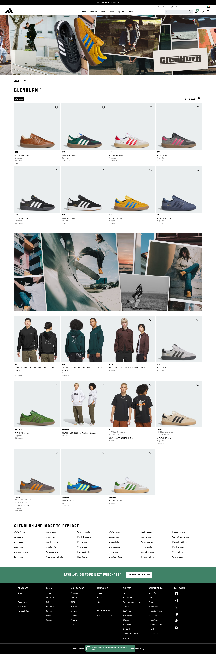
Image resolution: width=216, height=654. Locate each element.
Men (84, 12)
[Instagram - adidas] (186, 601)
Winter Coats (19, 532)
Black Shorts (178, 547)
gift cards (174, 7)
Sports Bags (51, 532)
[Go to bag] (208, 12)
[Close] (88, 648)
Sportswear (114, 537)
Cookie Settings (78, 649)
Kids (103, 12)
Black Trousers (84, 537)
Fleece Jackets (178, 532)
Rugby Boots (146, 532)
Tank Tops (18, 557)
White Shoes (114, 532)
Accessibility (139, 649)
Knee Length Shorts (54, 557)
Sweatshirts (51, 547)
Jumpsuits (18, 537)
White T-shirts (83, 532)
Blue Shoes (82, 542)
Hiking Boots (146, 547)
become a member (186, 7)
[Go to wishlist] (202, 12)
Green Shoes (177, 552)
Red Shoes (113, 552)
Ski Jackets (114, 542)
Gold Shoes (82, 547)
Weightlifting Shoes (180, 537)
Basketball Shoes (180, 542)
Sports (121, 12)
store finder (146, 7)
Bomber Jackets (21, 552)
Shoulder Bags (115, 557)
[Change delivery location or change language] (208, 7)
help (153, 7)
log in (203, 7)
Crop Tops (18, 547)
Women (93, 12)
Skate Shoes (146, 537)
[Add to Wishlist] (56, 107)
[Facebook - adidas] (186, 594)
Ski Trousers (114, 547)
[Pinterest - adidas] (186, 614)
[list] (96, 99)
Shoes (111, 12)
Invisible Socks (83, 552)
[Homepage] (9, 11)
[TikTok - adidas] (186, 621)
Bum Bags (18, 542)
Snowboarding (52, 542)
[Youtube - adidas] (186, 628)
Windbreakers (52, 552)
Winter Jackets (147, 542)
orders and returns (162, 7)
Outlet (131, 12)
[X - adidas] (186, 607)
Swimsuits (50, 537)
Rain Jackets (82, 557)
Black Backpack (148, 552)
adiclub (196, 7)
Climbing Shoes (147, 557)
